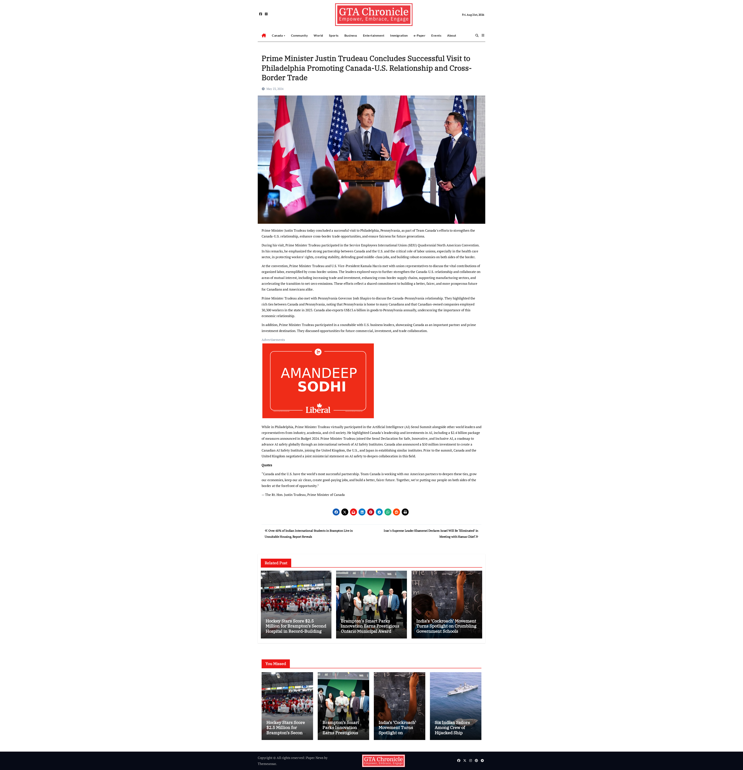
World (318, 35)
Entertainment (373, 35)
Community (299, 35)
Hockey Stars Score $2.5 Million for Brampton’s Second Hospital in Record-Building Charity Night (296, 628)
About (451, 35)
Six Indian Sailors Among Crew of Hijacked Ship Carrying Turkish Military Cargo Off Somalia (453, 735)
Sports (334, 35)
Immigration (399, 35)
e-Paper (420, 35)
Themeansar (267, 763)
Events (436, 35)
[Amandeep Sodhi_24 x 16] (318, 383)
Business (350, 35)
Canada (277, 35)
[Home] (264, 35)
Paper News (314, 757)
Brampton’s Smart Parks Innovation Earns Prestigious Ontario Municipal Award (370, 626)
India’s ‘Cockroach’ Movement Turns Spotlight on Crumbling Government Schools (446, 626)
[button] (483, 35)
